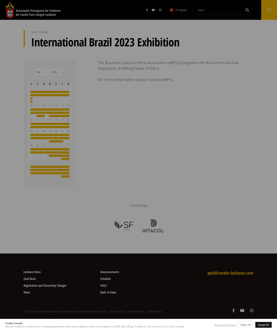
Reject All (245, 324)
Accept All (263, 324)
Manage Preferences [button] (225, 324)
